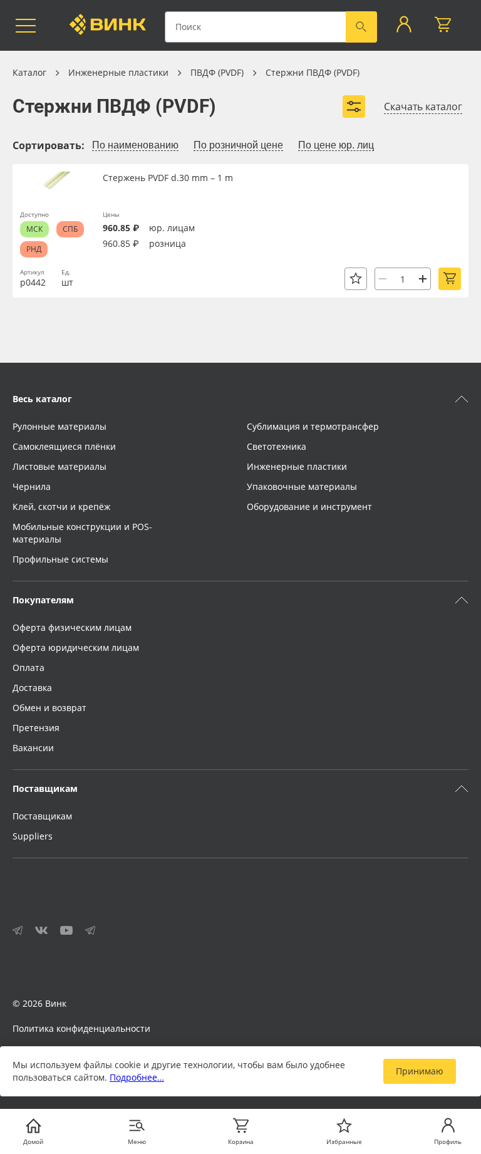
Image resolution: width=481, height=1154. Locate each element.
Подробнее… (137, 1077)
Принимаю (419, 1071)
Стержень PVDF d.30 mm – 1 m (168, 178)
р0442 (33, 282)
